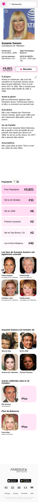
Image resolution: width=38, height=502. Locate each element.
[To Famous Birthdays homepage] (4, 4)
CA (13, 58)
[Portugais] (19, 488)
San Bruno (6, 58)
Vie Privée (24, 493)
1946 (14, 53)
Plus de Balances (10, 411)
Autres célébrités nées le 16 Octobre (15, 382)
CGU (32, 493)
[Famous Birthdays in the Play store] (25, 480)
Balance (23, 53)
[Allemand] (31, 488)
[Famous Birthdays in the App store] (12, 480)
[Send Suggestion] (35, 77)
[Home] (19, 470)
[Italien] (25, 488)
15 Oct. (23, 58)
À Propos (7, 493)
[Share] (6, 11)
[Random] (32, 11)
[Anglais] (6, 488)
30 (17, 182)
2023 (29, 58)
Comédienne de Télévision (13, 46)
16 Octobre (6, 53)
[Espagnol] (12, 488)
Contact (15, 493)
